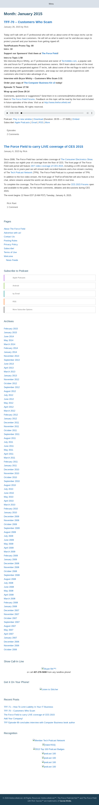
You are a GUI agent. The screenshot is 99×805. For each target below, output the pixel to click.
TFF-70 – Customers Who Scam (28, 22)
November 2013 (11, 356)
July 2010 (8, 489)
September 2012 (12, 387)
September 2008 (12, 575)
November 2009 (11, 520)
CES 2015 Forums (80, 184)
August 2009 (10, 532)
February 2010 (11, 508)
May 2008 (8, 591)
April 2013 (9, 368)
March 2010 (9, 504)
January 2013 (10, 375)
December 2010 (11, 469)
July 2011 (8, 442)
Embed (76, 119)
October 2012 (10, 383)
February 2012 (11, 415)
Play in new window (22, 119)
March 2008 (9, 598)
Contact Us (9, 236)
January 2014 (10, 352)
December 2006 (11, 642)
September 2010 (12, 481)
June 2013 (9, 364)
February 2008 (11, 602)
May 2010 (8, 497)
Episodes (11, 130)
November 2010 (11, 473)
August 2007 (10, 626)
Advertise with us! (12, 233)
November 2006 (11, 645)
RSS (41, 122)
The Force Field (50, 53)
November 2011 (11, 426)
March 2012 (9, 411)
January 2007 (10, 638)
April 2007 (9, 634)
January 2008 (10, 606)
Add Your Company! (13, 718)
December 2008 (11, 563)
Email (34, 122)
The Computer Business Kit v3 (39, 83)
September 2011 (11, 434)
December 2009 (11, 516)
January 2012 (10, 418)
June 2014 (9, 336)
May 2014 (8, 340)
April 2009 (9, 548)
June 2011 (9, 446)
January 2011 (10, 465)
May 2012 (8, 403)
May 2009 (8, 544)
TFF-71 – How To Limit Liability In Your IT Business (28, 707)
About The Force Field (14, 229)
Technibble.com (69, 61)
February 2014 (11, 348)
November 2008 (11, 567)
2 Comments (13, 134)
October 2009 (10, 524)
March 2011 (9, 458)
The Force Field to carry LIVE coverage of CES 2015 (43, 146)
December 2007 (11, 610)
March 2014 (9, 344)
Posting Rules (10, 240)
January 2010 (10, 512)
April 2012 (9, 407)
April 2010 (9, 501)
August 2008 (10, 579)
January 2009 (10, 559)
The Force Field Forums (23, 99)
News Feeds (12, 260)
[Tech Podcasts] (49, 740)
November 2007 (11, 614)
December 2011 (11, 422)
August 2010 (10, 485)
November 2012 (11, 379)
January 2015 (10, 332)
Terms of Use (10, 252)
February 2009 (11, 555)
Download (38, 119)
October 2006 (10, 649)
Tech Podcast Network (21, 172)
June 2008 (9, 587)
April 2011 (8, 454)
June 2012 (9, 399)
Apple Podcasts (22, 122)
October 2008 (10, 571)
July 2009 (8, 536)
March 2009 (9, 551)
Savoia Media (65, 801)
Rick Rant (11, 203)
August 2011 (10, 438)
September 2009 (12, 528)
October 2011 (10, 430)
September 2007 (12, 622)
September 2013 (12, 360)
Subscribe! (9, 248)
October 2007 (10, 618)
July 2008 (8, 583)
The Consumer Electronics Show (76, 159)
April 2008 (9, 595)
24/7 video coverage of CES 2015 (47, 166)
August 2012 (10, 391)
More (47, 122)
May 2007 (8, 630)
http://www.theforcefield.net (57, 102)
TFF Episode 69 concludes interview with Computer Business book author (39, 722)
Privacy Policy (11, 244)
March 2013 (9, 371)
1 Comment (12, 207)
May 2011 (8, 450)
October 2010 (10, 477)
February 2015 (11, 328)
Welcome (8, 256)
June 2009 (9, 540)
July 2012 (8, 395)
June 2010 (9, 493)
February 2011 (11, 461)
